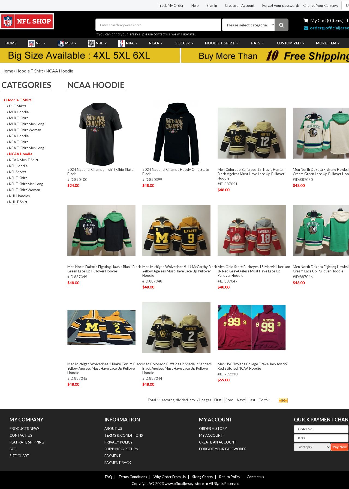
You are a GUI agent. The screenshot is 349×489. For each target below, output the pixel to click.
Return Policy (229, 477)
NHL (99, 43)
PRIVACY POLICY (118, 442)
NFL (39, 43)
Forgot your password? (281, 5)
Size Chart (19, 456)
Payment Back (117, 462)
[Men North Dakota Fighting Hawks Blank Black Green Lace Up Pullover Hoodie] (101, 230)
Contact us (255, 477)
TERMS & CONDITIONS (123, 435)
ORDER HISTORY (213, 428)
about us (113, 428)
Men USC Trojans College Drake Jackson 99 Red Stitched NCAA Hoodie (252, 366)
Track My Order (170, 5)
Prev (229, 400)
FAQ (13, 449)
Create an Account (239, 5)
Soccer (182, 43)
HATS (255, 43)
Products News (25, 428)
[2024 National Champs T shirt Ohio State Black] (101, 133)
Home (10, 43)
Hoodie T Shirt (219, 43)
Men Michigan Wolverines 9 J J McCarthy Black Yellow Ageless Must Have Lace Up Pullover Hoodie (179, 271)
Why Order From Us (170, 477)
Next (241, 400)
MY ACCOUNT (211, 435)
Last (252, 400)
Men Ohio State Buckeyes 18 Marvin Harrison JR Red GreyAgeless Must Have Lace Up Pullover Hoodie (254, 271)
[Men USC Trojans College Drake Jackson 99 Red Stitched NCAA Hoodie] (252, 327)
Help (195, 5)
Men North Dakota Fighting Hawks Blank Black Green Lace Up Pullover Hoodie (104, 269)
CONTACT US (21, 435)
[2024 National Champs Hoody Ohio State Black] (176, 133)
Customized (289, 43)
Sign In (212, 5)
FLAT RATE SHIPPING (27, 442)
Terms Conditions (133, 477)
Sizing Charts (202, 477)
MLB (69, 43)
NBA (130, 43)
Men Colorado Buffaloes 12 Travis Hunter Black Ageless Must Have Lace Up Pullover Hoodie (251, 173)
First (217, 400)
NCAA (154, 43)
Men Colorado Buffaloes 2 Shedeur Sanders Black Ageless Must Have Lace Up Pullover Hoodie (177, 368)
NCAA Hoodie (59, 70)
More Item (326, 43)
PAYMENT (112, 456)
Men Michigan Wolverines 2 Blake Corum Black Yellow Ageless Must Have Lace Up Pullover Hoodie (104, 368)
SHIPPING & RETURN (121, 449)
